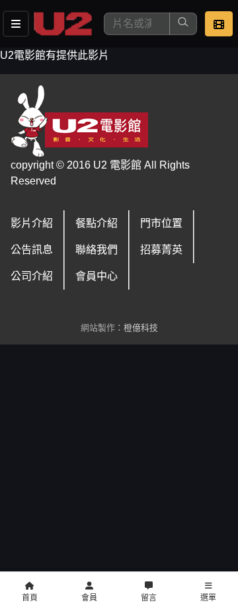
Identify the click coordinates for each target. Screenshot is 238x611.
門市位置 (161, 223)
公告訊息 (32, 249)
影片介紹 (32, 223)
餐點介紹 (96, 223)
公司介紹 (32, 276)
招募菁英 (161, 249)
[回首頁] (63, 23)
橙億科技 (141, 328)
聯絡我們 (96, 249)
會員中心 (96, 276)
